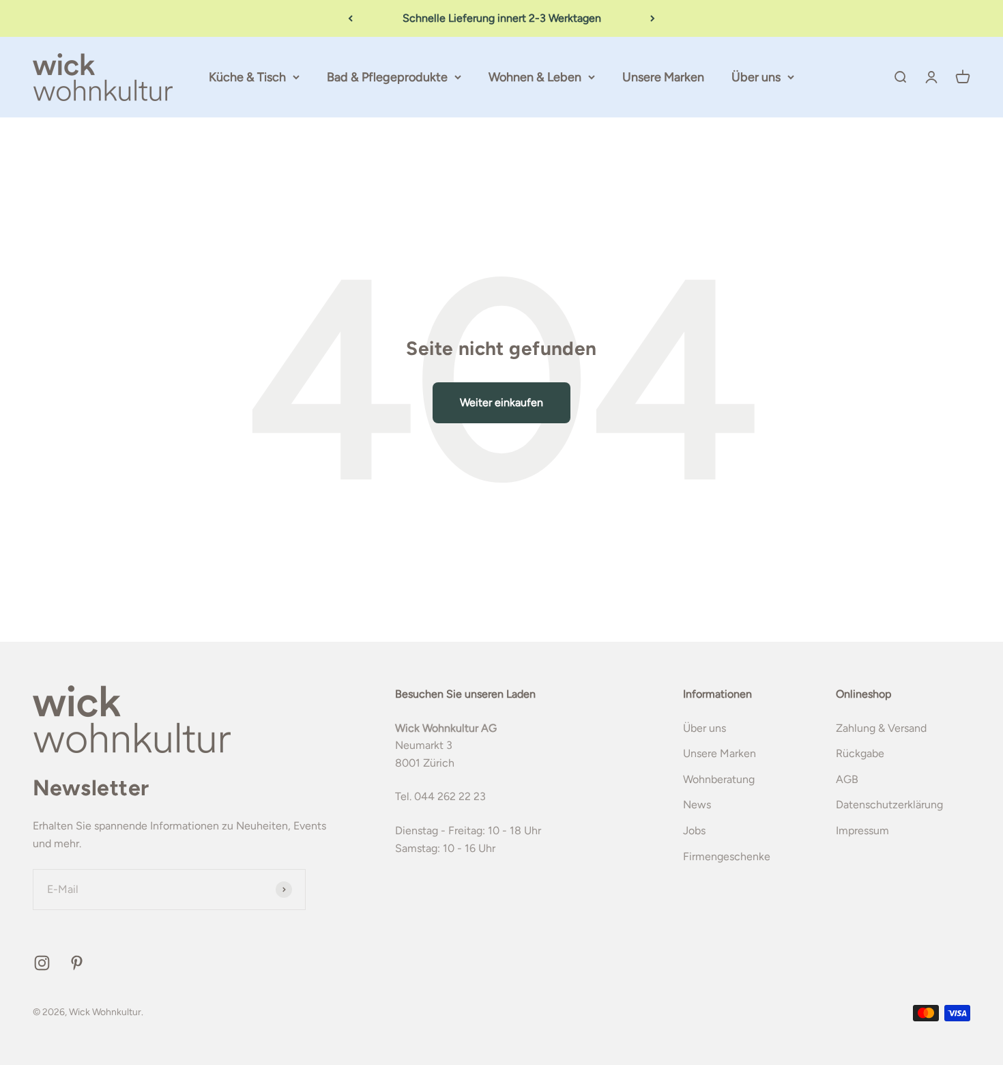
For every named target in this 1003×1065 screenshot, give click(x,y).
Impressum (862, 830)
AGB (847, 779)
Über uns (756, 77)
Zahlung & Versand (881, 728)
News (697, 804)
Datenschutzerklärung (889, 804)
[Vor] (652, 18)
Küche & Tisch (247, 77)
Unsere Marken (663, 77)
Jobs (694, 830)
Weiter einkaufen (501, 402)
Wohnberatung (719, 779)
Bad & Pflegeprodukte (387, 77)
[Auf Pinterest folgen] (77, 963)
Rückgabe (860, 753)
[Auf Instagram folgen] (42, 963)
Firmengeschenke (726, 856)
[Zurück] (350, 18)
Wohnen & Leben (535, 77)
